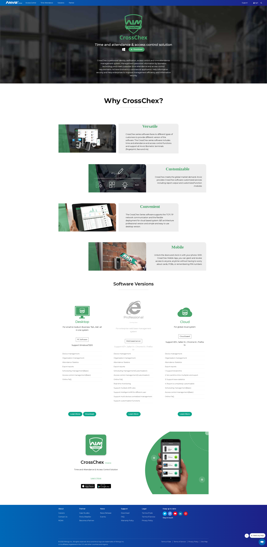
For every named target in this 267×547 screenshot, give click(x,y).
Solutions (61, 3)
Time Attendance (47, 3)
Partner (71, 3)
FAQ (122, 517)
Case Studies (84, 513)
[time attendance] (14, 2)
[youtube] (175, 514)
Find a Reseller (85, 517)
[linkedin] (180, 514)
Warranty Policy (127, 521)
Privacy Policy (147, 521)
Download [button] (138, 49)
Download (89, 414)
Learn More (75, 414)
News (102, 509)
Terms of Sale (147, 513)
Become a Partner (86, 521)
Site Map (204, 542)
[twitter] (165, 514)
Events (103, 517)
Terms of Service (148, 517)
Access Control (31, 3)
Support (244, 3)
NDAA (60, 521)
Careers (61, 513)
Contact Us (62, 517)
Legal (144, 509)
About (61, 509)
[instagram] (186, 514)
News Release (105, 513)
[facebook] (170, 514)
